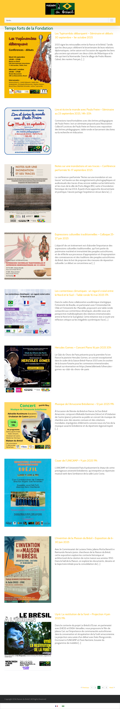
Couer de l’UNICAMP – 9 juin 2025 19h (76, 460)
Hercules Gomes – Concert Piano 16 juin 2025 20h (83, 347)
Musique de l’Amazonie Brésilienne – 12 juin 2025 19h (84, 404)
